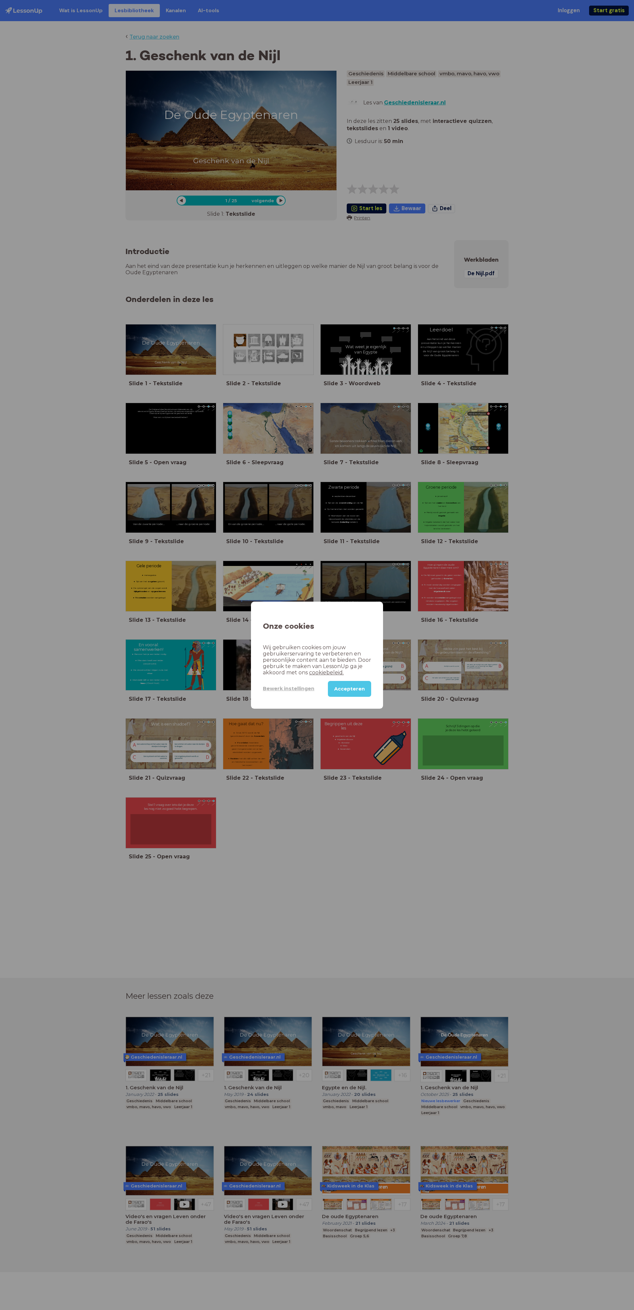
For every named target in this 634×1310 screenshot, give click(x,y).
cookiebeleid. (326, 672)
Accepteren (349, 689)
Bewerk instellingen (288, 689)
